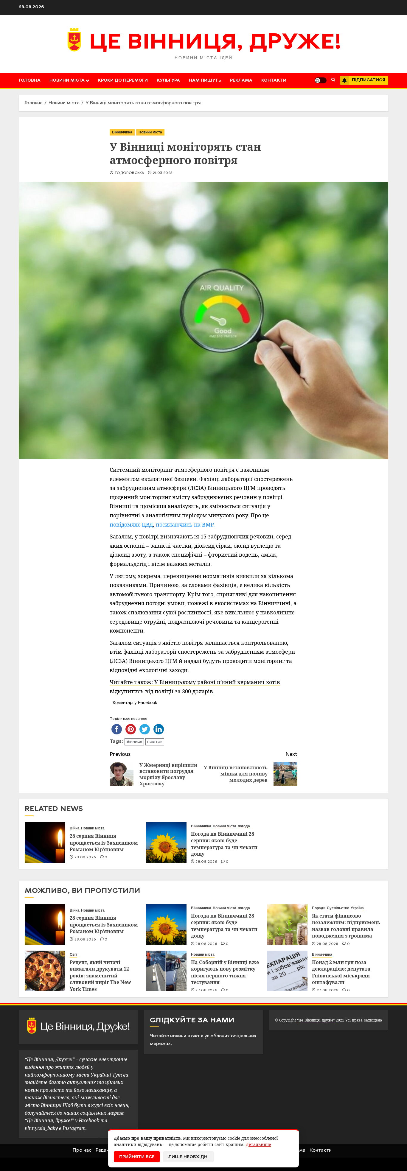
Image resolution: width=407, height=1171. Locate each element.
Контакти (273, 80)
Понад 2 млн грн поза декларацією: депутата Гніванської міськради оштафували (341, 972)
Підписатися (368, 80)
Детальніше (258, 1144)
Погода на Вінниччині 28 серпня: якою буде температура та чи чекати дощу (224, 844)
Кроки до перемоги (123, 80)
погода (244, 826)
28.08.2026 (85, 857)
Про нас (82, 1150)
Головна (30, 80)
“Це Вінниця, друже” (315, 1020)
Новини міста (67, 80)
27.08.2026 (206, 990)
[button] (333, 80)
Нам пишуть (205, 80)
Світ (73, 954)
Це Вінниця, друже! (215, 43)
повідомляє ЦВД (131, 524)
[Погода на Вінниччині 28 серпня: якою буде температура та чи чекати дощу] (166, 842)
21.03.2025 (163, 173)
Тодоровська (129, 173)
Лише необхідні (188, 1157)
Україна (357, 908)
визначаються (179, 536)
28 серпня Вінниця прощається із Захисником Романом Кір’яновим (104, 843)
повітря (154, 741)
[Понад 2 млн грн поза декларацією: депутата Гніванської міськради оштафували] (287, 971)
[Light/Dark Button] (321, 80)
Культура (168, 80)
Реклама (241, 80)
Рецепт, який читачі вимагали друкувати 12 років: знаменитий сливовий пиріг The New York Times (100, 975)
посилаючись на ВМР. (185, 524)
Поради (318, 908)
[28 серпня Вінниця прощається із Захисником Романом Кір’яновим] (45, 842)
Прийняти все (137, 1157)
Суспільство (338, 908)
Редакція (106, 1150)
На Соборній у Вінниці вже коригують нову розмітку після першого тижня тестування (225, 972)
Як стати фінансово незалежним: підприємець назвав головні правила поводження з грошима (346, 925)
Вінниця (134, 741)
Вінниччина (122, 132)
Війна (75, 828)
